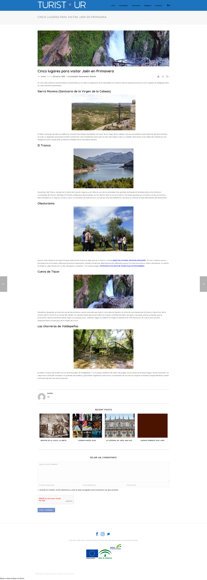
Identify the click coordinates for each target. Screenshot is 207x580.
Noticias (93, 76)
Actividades (123, 5)
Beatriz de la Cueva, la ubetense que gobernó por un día (55, 440)
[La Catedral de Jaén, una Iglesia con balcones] (120, 426)
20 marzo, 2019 (59, 76)
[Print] (158, 76)
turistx (43, 76)
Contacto (158, 5)
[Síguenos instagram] (103, 534)
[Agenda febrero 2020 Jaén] (153, 426)
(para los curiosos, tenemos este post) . (130, 260)
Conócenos (136, 5)
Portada (126, 22)
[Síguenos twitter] (108, 534)
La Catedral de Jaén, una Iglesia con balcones (120, 440)
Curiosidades (73, 76)
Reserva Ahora (6, 578)
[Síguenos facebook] (97, 534)
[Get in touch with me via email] (49, 397)
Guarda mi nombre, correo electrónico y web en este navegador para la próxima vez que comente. (79, 490)
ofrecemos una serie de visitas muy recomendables (122, 266)
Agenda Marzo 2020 (87, 440)
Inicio (113, 5)
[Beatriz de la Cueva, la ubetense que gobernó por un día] (55, 426)
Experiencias (84, 76)
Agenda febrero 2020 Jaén (152, 440)
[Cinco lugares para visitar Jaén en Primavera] (103, 48)
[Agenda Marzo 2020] (87, 426)
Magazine (147, 5)
